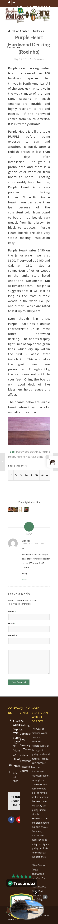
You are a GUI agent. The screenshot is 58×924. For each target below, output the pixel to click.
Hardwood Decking (28, 451)
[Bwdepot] (27, 909)
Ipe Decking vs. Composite (26, 727)
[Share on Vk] (36, 475)
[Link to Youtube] (13, 2)
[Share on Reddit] (42, 475)
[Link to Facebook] (9, 2)
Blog (22, 7)
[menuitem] (21, 7)
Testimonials (26, 761)
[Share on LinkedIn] (26, 475)
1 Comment (38, 59)
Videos (24, 755)
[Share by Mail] (47, 475)
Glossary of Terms (25, 747)
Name (12, 611)
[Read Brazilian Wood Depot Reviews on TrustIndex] (21, 884)
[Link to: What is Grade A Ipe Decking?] (15, 509)
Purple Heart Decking (29, 456)
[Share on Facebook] (10, 475)
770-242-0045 (41, 7)
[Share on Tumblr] (31, 475)
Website (12, 635)
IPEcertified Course (26, 769)
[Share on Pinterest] (21, 475)
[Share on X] (16, 475)
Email (11, 623)
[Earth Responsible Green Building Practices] (2, 462)
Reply (24, 579)
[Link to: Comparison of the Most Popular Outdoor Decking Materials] (21, 509)
